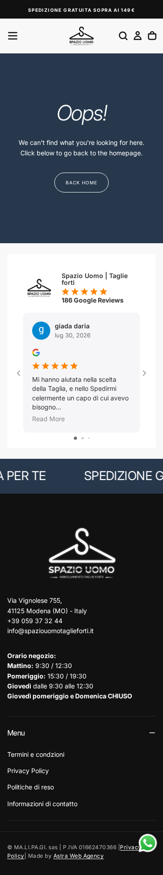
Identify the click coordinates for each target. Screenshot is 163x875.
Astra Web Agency (78, 855)
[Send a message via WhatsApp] (147, 843)
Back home (81, 182)
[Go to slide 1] (75, 438)
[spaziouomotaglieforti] (81, 553)
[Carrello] (152, 36)
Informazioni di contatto (42, 804)
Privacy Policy (28, 770)
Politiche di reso (30, 787)
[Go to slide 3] (89, 438)
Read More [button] (48, 419)
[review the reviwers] (36, 352)
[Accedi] (137, 36)
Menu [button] (15, 732)
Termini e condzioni (35, 754)
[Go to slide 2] (83, 438)
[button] (12, 35)
